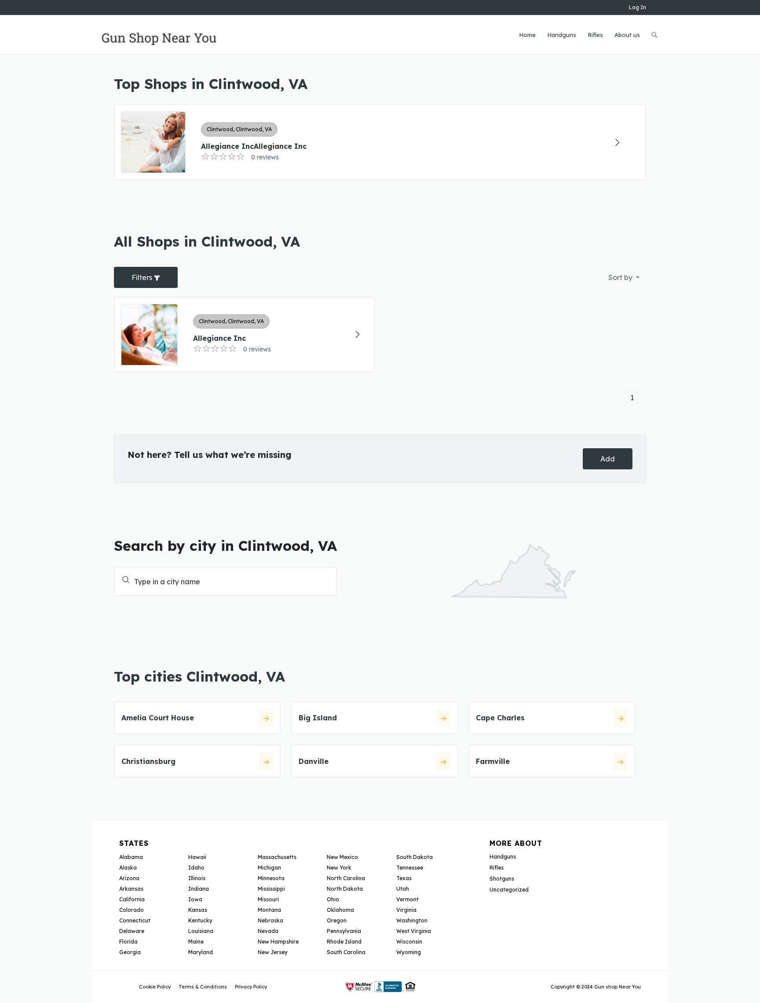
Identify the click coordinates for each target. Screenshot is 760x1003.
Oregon (337, 920)
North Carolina (346, 878)
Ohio (333, 899)
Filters (143, 277)
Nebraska (270, 920)
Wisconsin (409, 941)
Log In (637, 7)
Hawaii (197, 857)
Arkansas (131, 888)
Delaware (131, 931)
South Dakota (414, 857)
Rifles (497, 867)
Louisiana (200, 931)
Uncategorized (509, 889)
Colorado (131, 910)
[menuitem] (527, 34)
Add (607, 458)
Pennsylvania (344, 931)
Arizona (129, 878)
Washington (412, 920)
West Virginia (413, 931)
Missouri (268, 899)
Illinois (196, 878)
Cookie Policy (155, 987)
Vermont (407, 899)
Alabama (131, 857)
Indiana (198, 888)
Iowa (195, 899)
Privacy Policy (251, 987)
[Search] (654, 34)
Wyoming (408, 952)
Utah (402, 888)
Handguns (503, 856)
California (132, 899)
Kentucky (200, 920)
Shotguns (502, 878)
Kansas (197, 910)
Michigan (269, 867)
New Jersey (273, 952)
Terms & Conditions (203, 987)
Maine (196, 941)
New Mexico (342, 857)
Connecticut (134, 920)
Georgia (130, 952)
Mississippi (271, 888)
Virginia (406, 910)
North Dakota (345, 888)
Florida (128, 941)
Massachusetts (277, 857)
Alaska (128, 867)
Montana (269, 910)
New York (339, 867)
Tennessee (409, 867)
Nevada (268, 931)
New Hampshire (278, 941)
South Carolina (346, 952)
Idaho (196, 867)
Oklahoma (340, 910)
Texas (404, 878)
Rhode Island (344, 941)
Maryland (200, 952)
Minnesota (271, 878)
